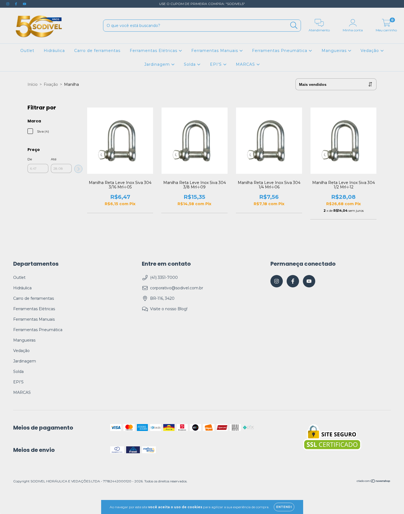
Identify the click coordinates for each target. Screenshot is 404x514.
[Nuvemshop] (373, 481)
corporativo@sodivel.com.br (176, 287)
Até (53, 159)
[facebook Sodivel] (16, 3)
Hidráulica (54, 50)
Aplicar (78, 169)
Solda (190, 64)
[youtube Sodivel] (24, 3)
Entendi (284, 507)
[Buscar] (293, 25)
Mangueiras (335, 50)
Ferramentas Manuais (215, 50)
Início (32, 84)
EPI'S (216, 64)
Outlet (27, 50)
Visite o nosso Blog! (168, 308)
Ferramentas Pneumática (280, 50)
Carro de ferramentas (97, 50)
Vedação (370, 50)
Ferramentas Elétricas (154, 50)
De (29, 159)
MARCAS (246, 64)
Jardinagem (157, 64)
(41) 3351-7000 (164, 277)
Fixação (51, 84)
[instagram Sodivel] (8, 3)
